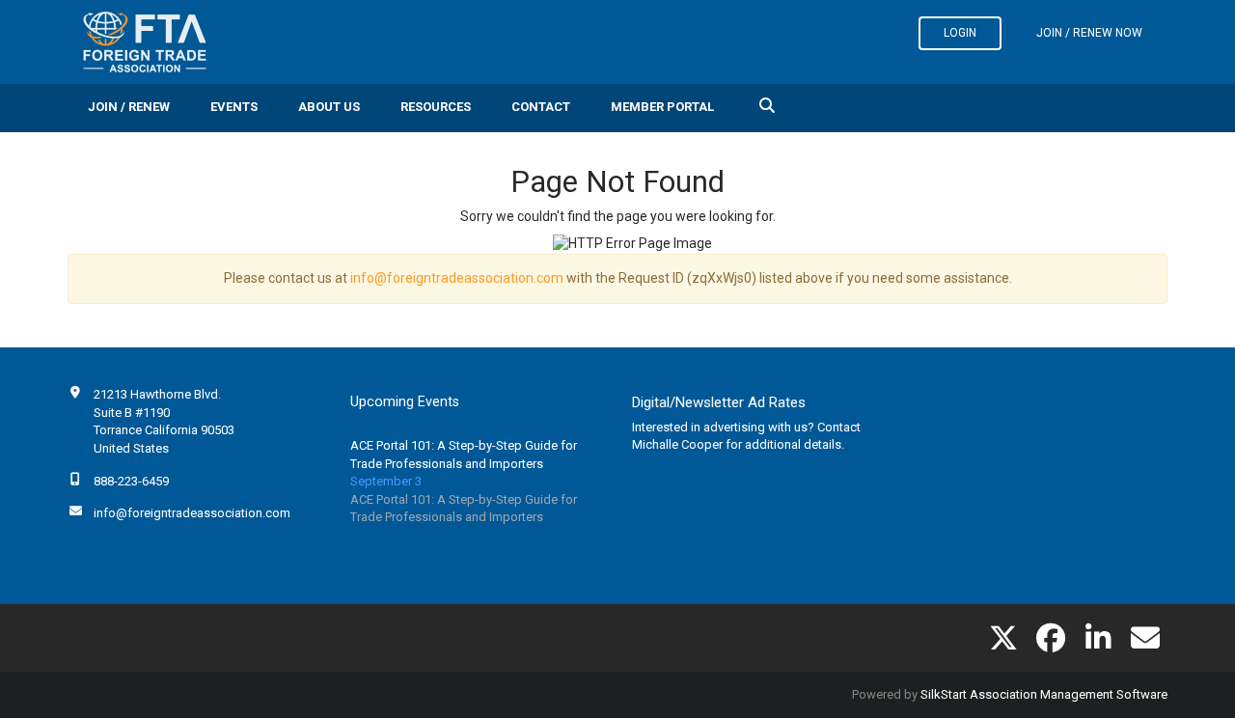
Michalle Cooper (677, 444)
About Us (329, 106)
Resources (435, 106)
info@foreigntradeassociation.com (456, 278)
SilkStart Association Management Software (1043, 694)
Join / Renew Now (1089, 33)
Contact (540, 106)
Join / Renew (129, 106)
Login (960, 33)
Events (234, 106)
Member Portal (662, 106)
